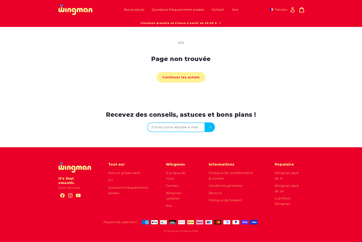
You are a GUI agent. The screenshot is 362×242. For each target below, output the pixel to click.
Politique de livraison (225, 200)
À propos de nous (175, 175)
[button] (301, 9)
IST (111, 180)
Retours (215, 193)
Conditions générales (225, 186)
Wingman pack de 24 (287, 188)
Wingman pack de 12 (287, 175)
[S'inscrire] (210, 127)
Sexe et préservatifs (124, 173)
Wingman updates (174, 195)
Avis (169, 206)
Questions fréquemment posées (128, 190)
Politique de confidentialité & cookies (231, 175)
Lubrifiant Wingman (283, 201)
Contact (172, 186)
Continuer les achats (181, 77)
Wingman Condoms (179, 231)
